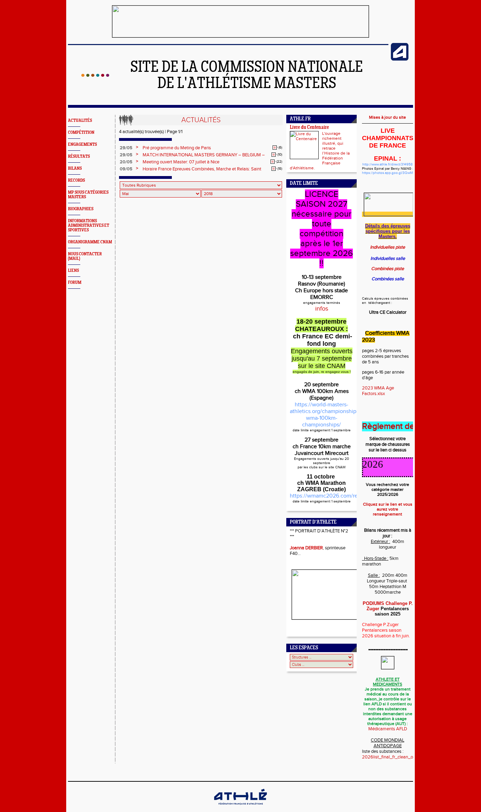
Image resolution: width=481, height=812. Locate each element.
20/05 (126, 162)
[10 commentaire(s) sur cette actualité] (273, 154)
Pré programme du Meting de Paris (177, 148)
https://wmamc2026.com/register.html (337, 496)
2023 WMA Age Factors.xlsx (378, 390)
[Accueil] (95, 75)
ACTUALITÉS (80, 120)
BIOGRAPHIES (80, 209)
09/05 (126, 169)
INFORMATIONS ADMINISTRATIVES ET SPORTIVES (88, 225)
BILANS (75, 168)
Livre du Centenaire (309, 127)
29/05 (126, 148)
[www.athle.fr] (399, 59)
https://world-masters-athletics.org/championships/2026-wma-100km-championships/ (332, 414)
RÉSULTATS (79, 156)
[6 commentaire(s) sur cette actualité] (275, 147)
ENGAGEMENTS (82, 144)
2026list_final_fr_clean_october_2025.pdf (404, 757)
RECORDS (76, 180)
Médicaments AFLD (387, 729)
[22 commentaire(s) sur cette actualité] (272, 162)
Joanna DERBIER (306, 548)
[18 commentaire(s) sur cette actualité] (273, 169)
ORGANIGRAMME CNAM (90, 242)
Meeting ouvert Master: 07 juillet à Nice (181, 162)
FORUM (74, 282)
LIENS (73, 270)
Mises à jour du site (387, 117)
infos (321, 308)
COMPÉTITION (81, 132)
